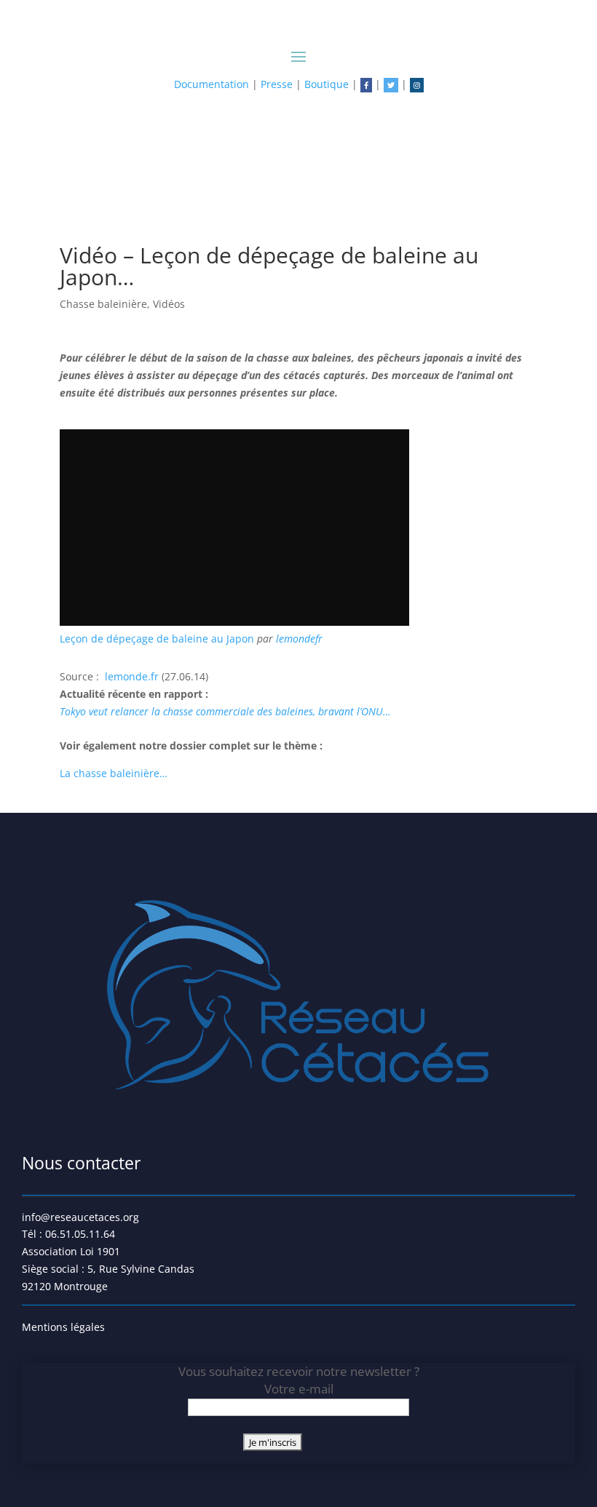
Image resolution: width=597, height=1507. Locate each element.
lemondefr (299, 638)
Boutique (326, 84)
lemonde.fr (133, 676)
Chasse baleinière (103, 304)
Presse (277, 84)
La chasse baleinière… (113, 773)
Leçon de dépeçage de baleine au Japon (158, 638)
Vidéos (169, 304)
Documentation (211, 84)
